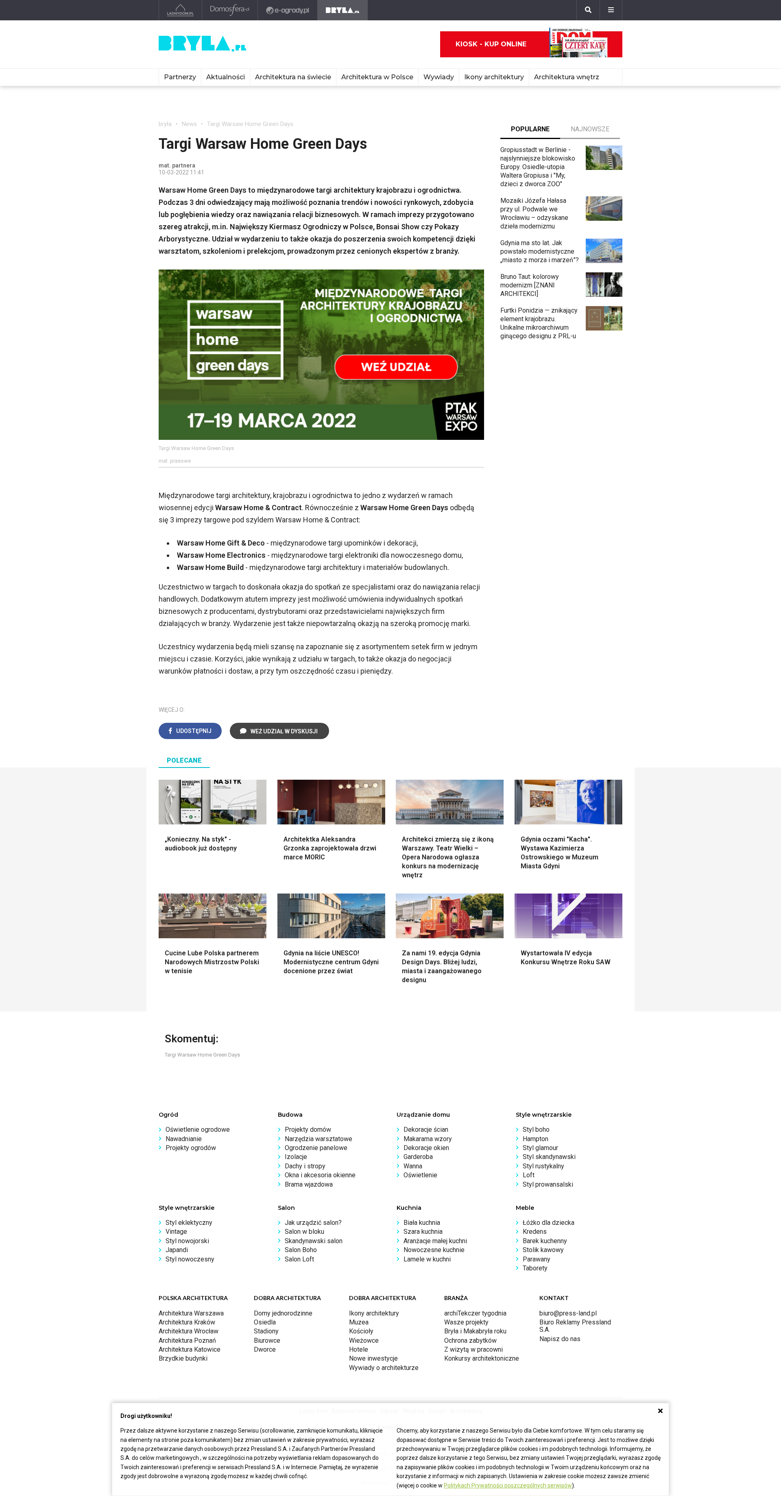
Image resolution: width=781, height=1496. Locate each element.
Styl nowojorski (187, 1241)
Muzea (359, 1322)
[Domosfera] (230, 10)
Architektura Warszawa (191, 1313)
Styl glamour (540, 1148)
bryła (165, 124)
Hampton (535, 1139)
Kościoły (361, 1331)
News (189, 124)
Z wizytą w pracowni (473, 1349)
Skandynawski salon (314, 1241)
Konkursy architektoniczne (481, 1358)
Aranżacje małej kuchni (435, 1241)
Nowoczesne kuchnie (434, 1250)
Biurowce (267, 1340)
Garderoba (418, 1157)
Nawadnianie (184, 1139)
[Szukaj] (588, 10)
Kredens (535, 1231)
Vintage (176, 1231)
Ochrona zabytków (470, 1340)
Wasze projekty (466, 1322)
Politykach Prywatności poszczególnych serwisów (508, 1485)
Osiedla (265, 1322)
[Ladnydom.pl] (180, 10)
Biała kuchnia (422, 1222)
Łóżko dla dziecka (548, 1222)
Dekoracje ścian (426, 1129)
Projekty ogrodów (191, 1148)
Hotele (358, 1349)
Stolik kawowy (543, 1250)
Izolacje (296, 1157)
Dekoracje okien (426, 1148)
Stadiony (266, 1331)
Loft (528, 1175)
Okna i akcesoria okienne (320, 1175)
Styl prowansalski (548, 1184)
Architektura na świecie (293, 77)
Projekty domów (308, 1129)
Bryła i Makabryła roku (475, 1331)
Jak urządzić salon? (313, 1222)
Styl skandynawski (549, 1157)
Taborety (535, 1268)
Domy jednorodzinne (283, 1313)
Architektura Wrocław (188, 1331)
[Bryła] (343, 10)
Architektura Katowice (189, 1349)
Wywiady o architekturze (384, 1368)
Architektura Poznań (187, 1340)
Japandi (177, 1250)
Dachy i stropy (305, 1166)
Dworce (265, 1349)
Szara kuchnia (423, 1231)
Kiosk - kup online (491, 44)
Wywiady (438, 77)
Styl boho (536, 1129)
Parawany (536, 1259)
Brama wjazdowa (309, 1184)
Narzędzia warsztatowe (318, 1139)
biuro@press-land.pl (568, 1313)
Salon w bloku (304, 1231)
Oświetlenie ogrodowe (198, 1129)
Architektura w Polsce (377, 77)
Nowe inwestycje (373, 1358)
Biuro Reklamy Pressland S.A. (575, 1325)
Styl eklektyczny (189, 1222)
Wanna (413, 1166)
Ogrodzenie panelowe (316, 1148)
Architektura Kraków (187, 1322)
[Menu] (611, 10)
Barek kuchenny (545, 1241)
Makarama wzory (428, 1139)
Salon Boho (301, 1250)
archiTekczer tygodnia (475, 1313)
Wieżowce (364, 1340)
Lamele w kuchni (427, 1259)
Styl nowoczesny (190, 1259)
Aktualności (225, 77)
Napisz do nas (559, 1339)
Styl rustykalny (543, 1166)
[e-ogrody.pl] (288, 10)
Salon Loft (299, 1259)
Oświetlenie (420, 1175)
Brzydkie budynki (183, 1358)
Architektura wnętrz (566, 77)
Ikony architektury (494, 77)
